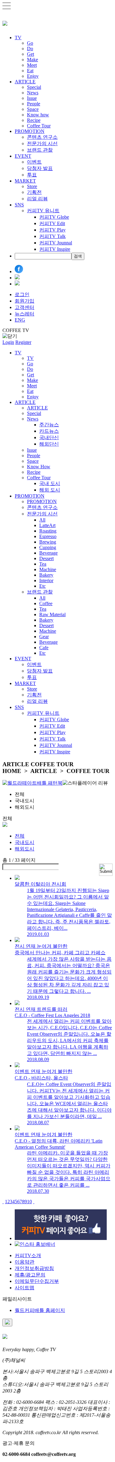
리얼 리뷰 (37, 198)
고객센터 (24, 307)
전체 (20, 835)
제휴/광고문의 (30, 1274)
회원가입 (24, 300)
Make (32, 59)
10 (29, 1201)
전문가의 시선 (42, 143)
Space (33, 109)
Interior (46, 580)
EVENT (23, 156)
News (32, 92)
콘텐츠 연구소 (42, 137)
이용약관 (24, 1261)
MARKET (25, 180)
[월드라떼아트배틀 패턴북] (32, 783)
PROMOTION (29, 131)
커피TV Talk (52, 236)
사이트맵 (24, 1287)
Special (34, 87)
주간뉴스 (49, 424)
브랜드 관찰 (40, 150)
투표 (32, 174)
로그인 (22, 294)
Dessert (46, 558)
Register (23, 342)
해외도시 (24, 848)
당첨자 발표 (40, 168)
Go (30, 43)
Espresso (47, 536)
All (42, 519)
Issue (32, 98)
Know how (38, 114)
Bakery (46, 575)
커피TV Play (52, 229)
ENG (20, 319)
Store (32, 186)
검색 (78, 256)
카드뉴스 (49, 431)
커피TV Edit (52, 223)
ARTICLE (25, 81)
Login (8, 342)
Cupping (47, 547)
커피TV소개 (28, 1255)
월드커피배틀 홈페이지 (40, 1310)
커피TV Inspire (54, 249)
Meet (32, 65)
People (33, 103)
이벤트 (34, 161)
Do (30, 48)
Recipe (33, 120)
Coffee (45, 603)
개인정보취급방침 (34, 1268)
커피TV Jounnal (55, 242)
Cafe (43, 647)
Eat (30, 70)
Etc (42, 586)
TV (18, 37)
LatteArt (47, 525)
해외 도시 (49, 489)
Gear (44, 636)
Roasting (47, 530)
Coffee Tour (39, 125)
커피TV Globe (54, 217)
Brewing (47, 541)
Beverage (48, 553)
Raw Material (52, 614)
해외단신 (49, 444)
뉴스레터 (24, 313)
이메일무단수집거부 (37, 1281)
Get (30, 54)
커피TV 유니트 (43, 210)
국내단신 (49, 437)
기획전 (34, 192)
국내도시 (24, 842)
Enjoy (33, 76)
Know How (38, 466)
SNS (19, 204)
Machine (47, 569)
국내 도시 (49, 483)
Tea (42, 564)
